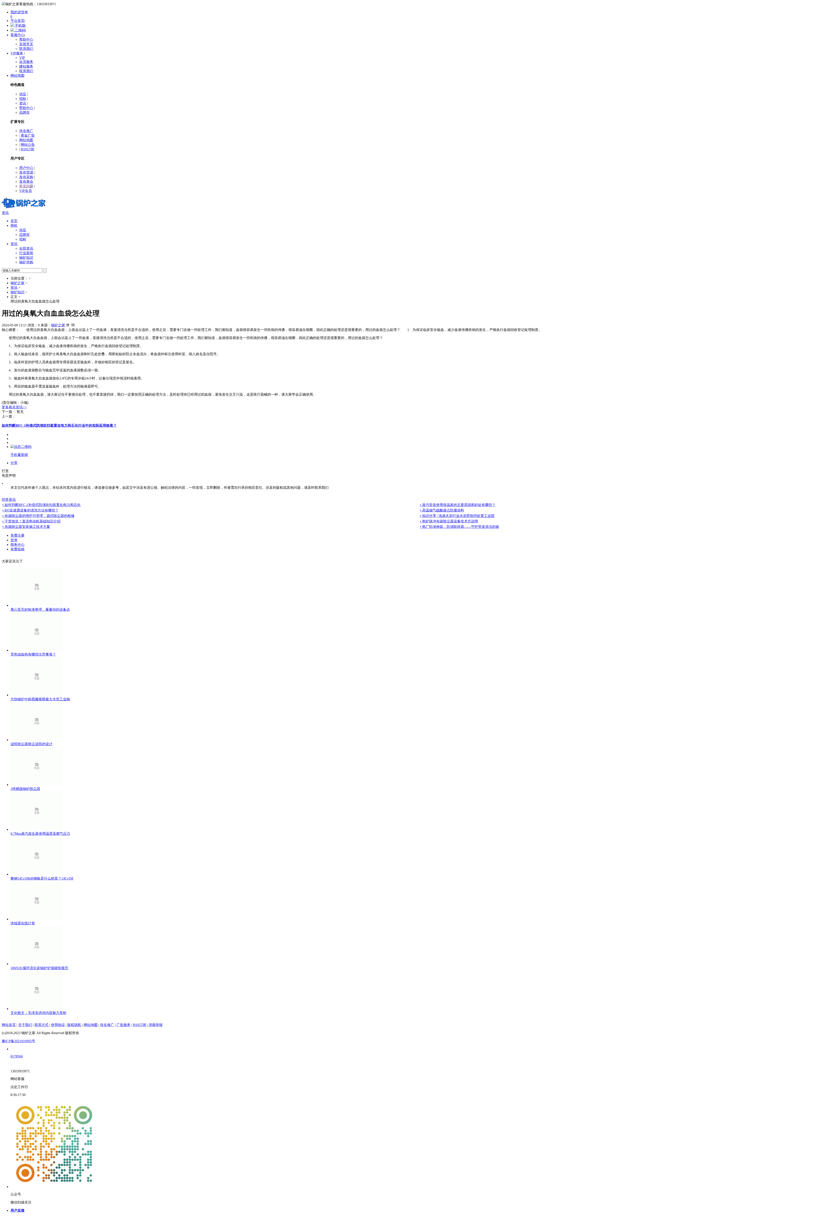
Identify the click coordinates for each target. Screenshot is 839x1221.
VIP (22, 57)
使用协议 (58, 1025)
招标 (22, 99)
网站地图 (17, 75)
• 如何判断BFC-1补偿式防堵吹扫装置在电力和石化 (41, 505)
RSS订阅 (27, 149)
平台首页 (17, 21)
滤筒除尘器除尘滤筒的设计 (31, 744)
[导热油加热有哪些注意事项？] (36, 650)
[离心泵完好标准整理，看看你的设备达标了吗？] (36, 605)
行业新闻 (26, 253)
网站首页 (9, 1025)
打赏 (5, 471)
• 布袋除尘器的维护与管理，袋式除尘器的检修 (38, 516)
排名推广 (26, 131)
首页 (13, 221)
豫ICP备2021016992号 (18, 1041)
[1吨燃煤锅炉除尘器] (36, 784)
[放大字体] (67, 324)
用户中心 (26, 168)
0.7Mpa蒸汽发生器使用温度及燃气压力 (40, 833)
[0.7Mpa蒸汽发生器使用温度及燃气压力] (36, 829)
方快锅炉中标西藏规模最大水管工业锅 (40, 699)
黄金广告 (28, 135)
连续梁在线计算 (22, 923)
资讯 (22, 103)
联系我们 (26, 48)
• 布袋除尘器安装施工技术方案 (26, 527)
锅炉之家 (17, 283)
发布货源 (26, 172)
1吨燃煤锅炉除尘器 (25, 789)
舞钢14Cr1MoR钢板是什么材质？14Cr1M (41, 878)
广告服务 (123, 1025)
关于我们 (25, 1025)
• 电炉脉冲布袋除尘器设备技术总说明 (449, 521)
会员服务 (26, 62)
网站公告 (28, 144)
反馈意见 (26, 44)
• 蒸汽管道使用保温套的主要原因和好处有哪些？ (458, 505)
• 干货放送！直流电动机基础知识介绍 (31, 521)
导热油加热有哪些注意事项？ (33, 654)
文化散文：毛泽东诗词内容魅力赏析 (38, 1013)
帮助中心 (26, 39)
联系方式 (42, 1025)
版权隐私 (74, 1025)
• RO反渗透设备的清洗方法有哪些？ (30, 510)
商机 (13, 225)
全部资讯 (26, 248)
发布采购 (26, 177)
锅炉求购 (26, 262)
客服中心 (17, 35)
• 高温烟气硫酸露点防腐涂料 (442, 510)
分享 (13, 463)
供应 (22, 94)
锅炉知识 (26, 257)
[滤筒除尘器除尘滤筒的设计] (36, 740)
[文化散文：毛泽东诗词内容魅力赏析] (36, 1009)
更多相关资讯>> (14, 407)
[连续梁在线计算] (36, 919)
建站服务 (26, 66)
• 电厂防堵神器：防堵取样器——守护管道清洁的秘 (459, 527)
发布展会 (26, 181)
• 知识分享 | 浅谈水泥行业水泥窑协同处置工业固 (457, 516)
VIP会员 (25, 191)
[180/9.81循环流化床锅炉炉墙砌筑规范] (36, 964)
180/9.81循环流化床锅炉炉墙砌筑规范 (39, 968)
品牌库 (24, 112)
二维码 (19, 30)
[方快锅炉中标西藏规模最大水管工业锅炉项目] (36, 695)
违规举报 (156, 1025)
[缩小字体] (73, 324)
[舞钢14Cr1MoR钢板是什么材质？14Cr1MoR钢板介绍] (36, 874)
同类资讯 (9, 499)
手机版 (19, 25)
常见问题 (26, 186)
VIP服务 (16, 53)
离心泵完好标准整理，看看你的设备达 (40, 609)
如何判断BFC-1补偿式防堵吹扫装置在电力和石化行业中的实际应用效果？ (59, 425)
